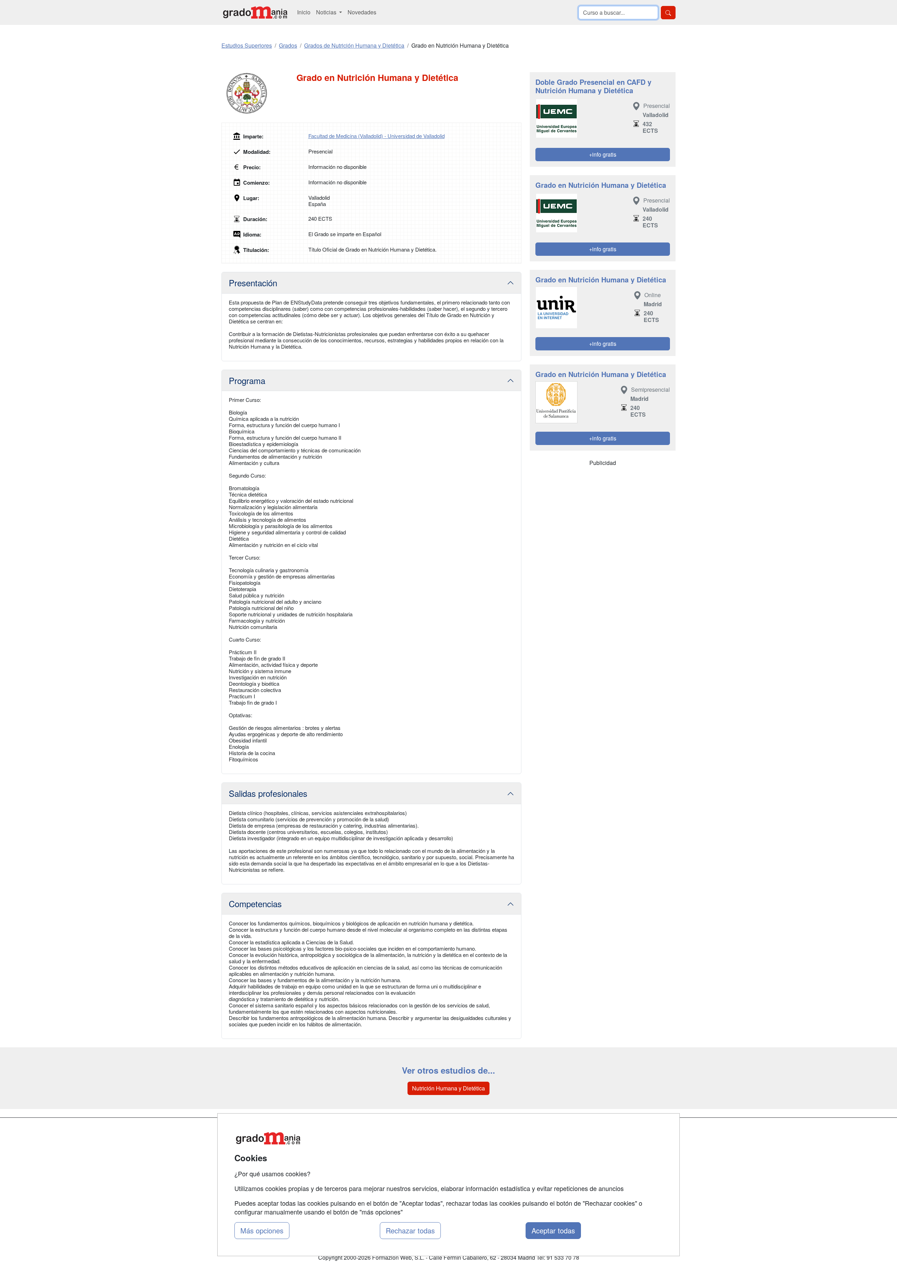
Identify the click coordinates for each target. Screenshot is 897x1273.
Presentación (253, 282)
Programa (247, 380)
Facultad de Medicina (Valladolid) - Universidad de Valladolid (376, 135)
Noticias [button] (327, 12)
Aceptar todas (553, 1230)
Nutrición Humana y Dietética (448, 1088)
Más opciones (261, 1230)
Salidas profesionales (268, 793)
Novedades (362, 12)
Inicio (303, 12)
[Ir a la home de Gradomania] (255, 12)
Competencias (255, 903)
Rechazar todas (410, 1230)
